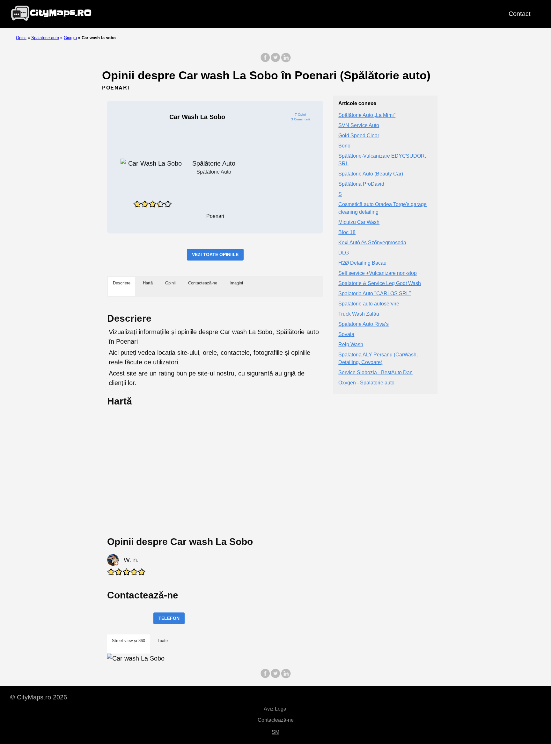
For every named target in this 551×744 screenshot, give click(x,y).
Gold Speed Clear (358, 135)
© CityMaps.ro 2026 (38, 697)
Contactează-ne (276, 720)
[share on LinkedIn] (286, 60)
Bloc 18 (347, 232)
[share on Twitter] (275, 60)
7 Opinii (300, 114)
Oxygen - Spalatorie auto (366, 382)
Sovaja (346, 334)
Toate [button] (163, 640)
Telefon (169, 618)
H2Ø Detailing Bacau (362, 263)
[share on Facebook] (265, 60)
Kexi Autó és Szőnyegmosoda (372, 242)
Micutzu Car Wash (358, 222)
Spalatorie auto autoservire (368, 303)
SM (275, 732)
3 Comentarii (300, 119)
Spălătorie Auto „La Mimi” (366, 115)
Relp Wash (350, 344)
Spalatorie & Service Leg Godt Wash (379, 283)
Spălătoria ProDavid (361, 184)
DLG (343, 252)
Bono (344, 145)
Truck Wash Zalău (358, 314)
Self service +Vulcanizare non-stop (377, 273)
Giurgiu (70, 37)
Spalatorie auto (45, 37)
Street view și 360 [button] (128, 640)
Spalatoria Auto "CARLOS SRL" (374, 293)
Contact (520, 13)
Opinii (21, 37)
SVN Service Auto (358, 125)
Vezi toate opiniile (215, 254)
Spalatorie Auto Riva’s (363, 324)
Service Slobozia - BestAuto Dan (375, 372)
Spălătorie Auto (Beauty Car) (370, 173)
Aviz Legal (276, 709)
